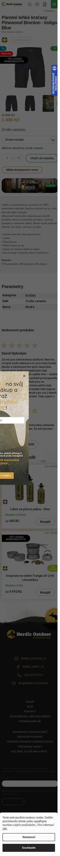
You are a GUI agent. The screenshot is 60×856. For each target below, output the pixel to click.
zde (4, 828)
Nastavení (28, 837)
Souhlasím (29, 847)
